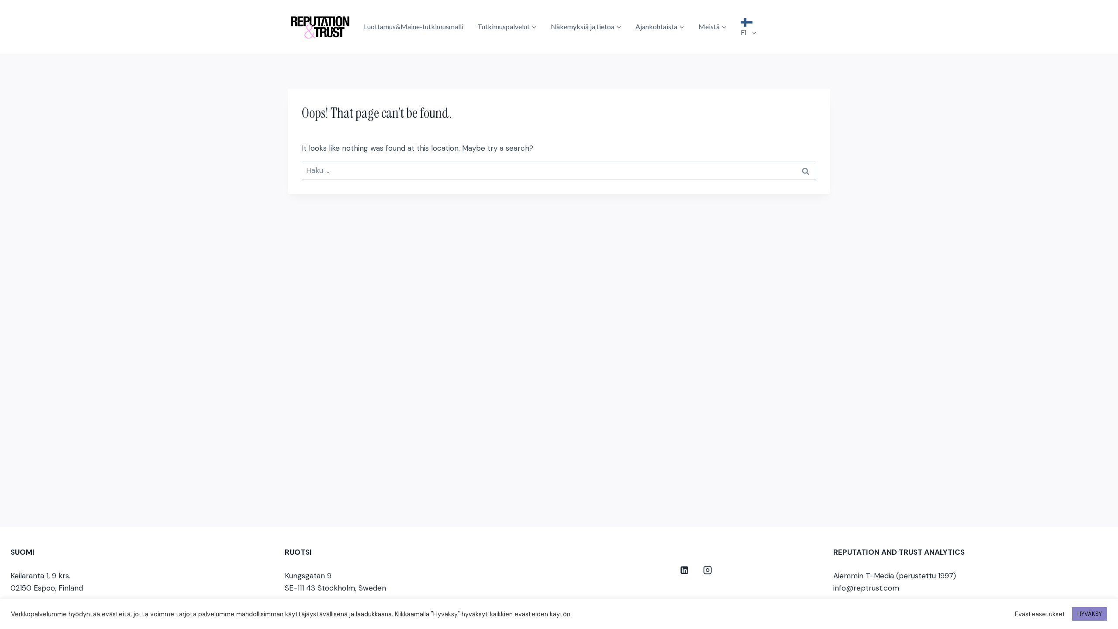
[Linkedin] (685, 570)
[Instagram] (708, 570)
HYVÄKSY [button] (1089, 614)
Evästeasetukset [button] (1040, 614)
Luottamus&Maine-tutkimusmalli (413, 26)
